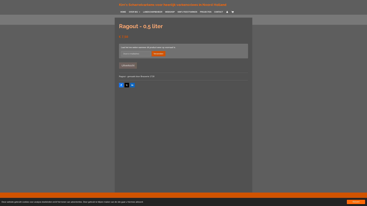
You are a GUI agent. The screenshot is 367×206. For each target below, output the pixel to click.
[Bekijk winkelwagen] (232, 12)
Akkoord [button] (356, 202)
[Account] (227, 12)
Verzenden (158, 54)
